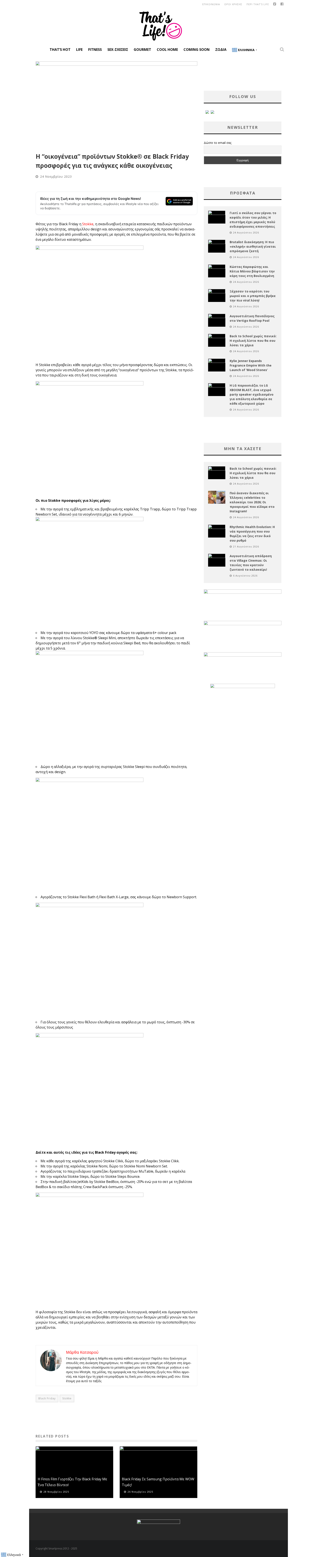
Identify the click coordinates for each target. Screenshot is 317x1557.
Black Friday (47, 1398)
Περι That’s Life (257, 4)
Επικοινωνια (211, 4)
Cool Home (167, 49)
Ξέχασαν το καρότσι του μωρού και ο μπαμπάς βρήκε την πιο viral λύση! (253, 295)
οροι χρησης (233, 4)
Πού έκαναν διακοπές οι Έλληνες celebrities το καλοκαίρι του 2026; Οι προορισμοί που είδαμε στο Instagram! (252, 502)
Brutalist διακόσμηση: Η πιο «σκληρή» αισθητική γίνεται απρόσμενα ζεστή (253, 246)
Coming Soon (197, 49)
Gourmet (142, 49)
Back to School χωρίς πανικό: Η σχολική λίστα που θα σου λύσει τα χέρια (253, 340)
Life (79, 49)
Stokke (87, 224)
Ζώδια (220, 49)
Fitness (95, 49)
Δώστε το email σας (217, 143)
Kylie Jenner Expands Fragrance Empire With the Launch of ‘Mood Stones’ (250, 365)
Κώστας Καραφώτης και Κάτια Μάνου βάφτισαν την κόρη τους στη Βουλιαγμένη (252, 271)
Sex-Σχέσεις (117, 49)
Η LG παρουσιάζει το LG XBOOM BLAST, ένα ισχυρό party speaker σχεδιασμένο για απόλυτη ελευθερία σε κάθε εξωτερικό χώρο (251, 394)
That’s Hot (60, 49)
